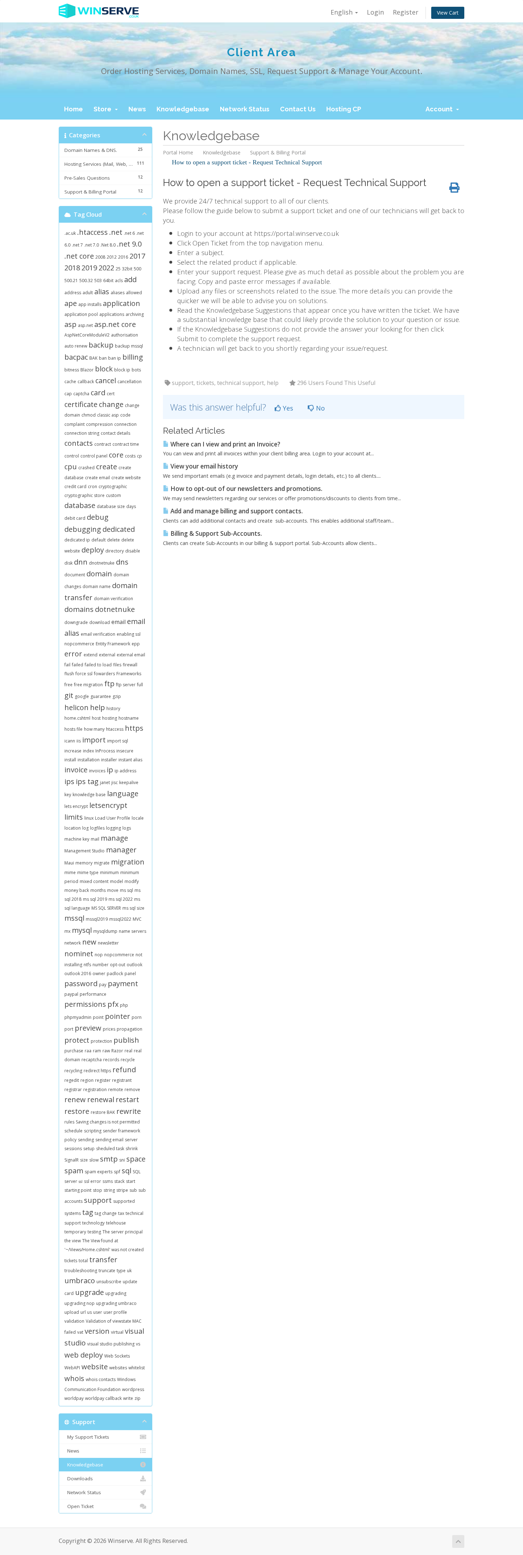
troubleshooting (80, 1271)
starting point (77, 1190)
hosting (109, 718)
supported (124, 1201)
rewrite (128, 1111)
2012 (112, 257)
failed (77, 665)
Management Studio (84, 851)
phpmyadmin (77, 1017)
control (71, 456)
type (121, 1271)
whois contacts (101, 1379)
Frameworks (128, 674)
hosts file (73, 729)
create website (126, 478)
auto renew (75, 346)
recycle (128, 1060)
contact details (115, 433)
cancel (105, 380)
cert (111, 394)
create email (97, 478)
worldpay (74, 1398)
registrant (122, 1080)
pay (102, 985)
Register (405, 12)
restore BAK (103, 1112)
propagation (129, 1029)
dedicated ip (77, 540)
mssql (74, 918)
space (136, 1159)
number (101, 965)
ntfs (87, 965)
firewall (130, 665)
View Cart (448, 12)
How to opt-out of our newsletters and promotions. (245, 489)
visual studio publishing (110, 1344)
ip (110, 769)
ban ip (114, 358)
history (113, 708)
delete (113, 540)
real (128, 1051)
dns (122, 562)
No (319, 408)
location (72, 828)
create (106, 466)
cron (92, 486)
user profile (115, 1312)
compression (99, 424)
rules (69, 1122)
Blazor (87, 370)
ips (69, 781)
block (104, 369)
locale (138, 818)
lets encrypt (76, 806)
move (112, 890)
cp (139, 456)
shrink (132, 1149)
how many (94, 729)
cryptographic (113, 486)
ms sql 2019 (95, 899)
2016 (123, 257)
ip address (125, 771)
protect (76, 1040)
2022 (106, 268)
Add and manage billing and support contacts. (236, 511)
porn (137, 1017)
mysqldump (105, 931)
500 (137, 269)
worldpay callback (103, 1398)
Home (73, 109)
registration (95, 1089)
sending (86, 1140)
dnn (81, 562)
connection (125, 424)
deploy (92, 550)
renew (75, 1099)
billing (132, 357)
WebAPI (72, 1368)
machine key (76, 839)
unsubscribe (108, 1282)
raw (106, 1051)
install (70, 760)
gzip (116, 696)
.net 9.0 (129, 244)
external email (131, 655)
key (67, 795)
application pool (81, 314)
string (109, 1190)
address (72, 293)
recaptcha (91, 1060)
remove (132, 1089)
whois (74, 1378)
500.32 (86, 280)
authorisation (124, 335)
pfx (112, 1004)
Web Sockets (117, 1356)
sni (122, 1160)
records (111, 1060)
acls (119, 280)
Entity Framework (113, 644)
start (130, 1181)
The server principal (122, 1232)
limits (73, 817)
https (134, 728)
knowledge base (89, 795)
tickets (70, 1261)
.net (115, 232)
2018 (72, 268)
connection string (81, 433)
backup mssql (129, 346)
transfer (103, 1259)
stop (97, 1190)
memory (84, 863)
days (131, 506)
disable (132, 551)
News (137, 109)
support (98, 1200)
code (125, 415)
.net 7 (77, 245)
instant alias (130, 760)
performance (93, 994)
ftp (109, 683)
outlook (134, 965)
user (97, 1312)
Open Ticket (79, 1506)
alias (101, 291)
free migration (88, 685)
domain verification (113, 599)
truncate (107, 1271)
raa (88, 1051)
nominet (78, 953)
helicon (76, 707)
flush (69, 674)
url (83, 1312)
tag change (106, 1213)
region (87, 1080)
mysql (82, 930)
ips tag (87, 781)
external (107, 655)
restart (127, 1099)
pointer (117, 1016)
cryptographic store (84, 495)
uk (129, 1271)
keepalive (128, 782)
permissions (85, 1004)
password (80, 983)
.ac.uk (70, 233)
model (116, 881)
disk (68, 563)
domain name (97, 586)
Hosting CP (343, 109)
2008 (100, 257)
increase (72, 751)
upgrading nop (79, 1303)
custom (113, 495)
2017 (137, 256)
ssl (81, 1181)
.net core (79, 256)
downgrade (76, 622)
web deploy (83, 1355)
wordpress (133, 1389)
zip (137, 1398)
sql (126, 1170)
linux (89, 818)
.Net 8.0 (108, 245)
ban (103, 358)
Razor (117, 1051)
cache (70, 382)
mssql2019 (97, 919)
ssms (107, 1181)
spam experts (98, 1172)
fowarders (104, 674)
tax (121, 1213)
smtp (109, 1159)
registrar (73, 1089)
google (82, 696)
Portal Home (178, 152)
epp (136, 644)
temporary (75, 1232)
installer (109, 760)
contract (102, 444)
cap (68, 394)
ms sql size (133, 908)
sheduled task (110, 1149)
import (94, 740)
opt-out (117, 965)
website (94, 1366)
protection (101, 1041)
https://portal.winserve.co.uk (296, 233)
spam (73, 1170)
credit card (75, 486)
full (140, 685)
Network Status (244, 109)
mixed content (94, 881)
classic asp (108, 415)
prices (109, 1029)
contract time (125, 444)
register (103, 1080)
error (73, 654)
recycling (73, 1071)
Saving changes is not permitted (108, 1122)
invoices (97, 771)
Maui (69, 863)
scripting (92, 1131)
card (98, 392)
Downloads (78, 1478)
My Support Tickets (86, 1437)
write (128, 1398)
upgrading (115, 1293)
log (85, 828)
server (131, 1140)
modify (132, 881)
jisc (114, 782)
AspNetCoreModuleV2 (87, 335)
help (97, 707)
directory (114, 551)
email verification (98, 634)
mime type (88, 872)
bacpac (76, 357)
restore (76, 1111)
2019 (89, 268)
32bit (127, 269)
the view (72, 1241)
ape (70, 303)
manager (121, 850)
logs (126, 828)
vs (138, 1344)
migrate (102, 863)
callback (86, 382)
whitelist (136, 1368)
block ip (122, 370)
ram (97, 1051)
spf (117, 1172)
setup (89, 1149)
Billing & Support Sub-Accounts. (215, 533)
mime (70, 872)
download (99, 622)
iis (78, 741)
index (88, 751)
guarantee (100, 696)
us (89, 1312)
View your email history (203, 466)
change (111, 404)
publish (126, 1040)
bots (136, 370)
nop (99, 955)
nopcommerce (119, 955)
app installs (89, 304)
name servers (132, 931)
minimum (109, 872)
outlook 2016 (77, 973)
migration (127, 862)
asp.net (85, 325)
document (74, 575)
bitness (71, 370)
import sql (117, 741)
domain (99, 573)
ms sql (126, 890)
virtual (117, 1332)
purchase (73, 1051)
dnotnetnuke (102, 563)
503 (98, 280)
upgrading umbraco (116, 1303)
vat (80, 1332)
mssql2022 (120, 919)
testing (94, 1232)
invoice (76, 769)
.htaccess (92, 232)
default (98, 540)
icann (69, 741)
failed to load (98, 665)
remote (115, 1089)
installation (89, 760)
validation (74, 1321)
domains (79, 609)
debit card (74, 518)
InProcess (105, 751)
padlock (115, 973)
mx (67, 931)
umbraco (79, 1280)
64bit (108, 280)
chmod (88, 415)
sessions (73, 1149)
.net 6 (129, 233)
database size (111, 506)
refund (124, 1069)
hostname (128, 718)
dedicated (118, 529)
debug (98, 517)
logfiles (97, 828)
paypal (71, 994)
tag (87, 1212)
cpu (70, 466)
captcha (81, 394)
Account (440, 109)
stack (119, 1181)
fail (67, 665)
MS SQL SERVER (106, 908)
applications (111, 314)
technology (93, 1223)
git (68, 695)
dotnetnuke (115, 609)
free (68, 685)
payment (123, 983)
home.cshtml (77, 718)
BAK (93, 358)
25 (118, 269)
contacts (78, 443)
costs (130, 456)
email (118, 622)
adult (88, 293)
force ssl (84, 674)
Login (375, 12)
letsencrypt (108, 805)
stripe (122, 1190)
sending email (109, 1140)
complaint (74, 424)
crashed (86, 468)
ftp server (126, 685)
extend (90, 655)
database (79, 505)
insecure (124, 751)
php (124, 1005)
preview (88, 1028)
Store (104, 109)
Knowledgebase (183, 109)
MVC (137, 919)
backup (101, 345)
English (342, 12)
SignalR (71, 1160)
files (117, 665)
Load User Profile (112, 818)
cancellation (129, 382)
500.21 (71, 280)
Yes (287, 408)
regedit (71, 1080)
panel (130, 973)
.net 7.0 (91, 245)
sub (133, 1190)
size (84, 1160)
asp (70, 324)
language (122, 793)
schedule (73, 1131)
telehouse (116, 1223)
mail (95, 839)
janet (105, 782)
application (121, 303)
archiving (135, 314)
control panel (93, 456)
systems (72, 1213)
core (116, 455)
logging (113, 828)
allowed (134, 293)
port (68, 1029)
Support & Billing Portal (278, 152)
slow (94, 1160)
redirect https (97, 1071)
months (98, 890)
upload (71, 1312)
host (96, 718)
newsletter (108, 943)
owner (99, 973)
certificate (80, 404)
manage (114, 838)
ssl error (92, 1181)
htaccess (114, 729)
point (98, 1017)
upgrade (89, 1292)
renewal (100, 1099)
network (72, 943)
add (130, 279)
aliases (118, 293)
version (97, 1331)
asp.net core (115, 324)
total (83, 1261)
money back (76, 890)
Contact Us (298, 109)
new (89, 942)
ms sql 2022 (121, 899)
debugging (82, 529)
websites (118, 1368)
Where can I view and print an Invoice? (224, 444)
